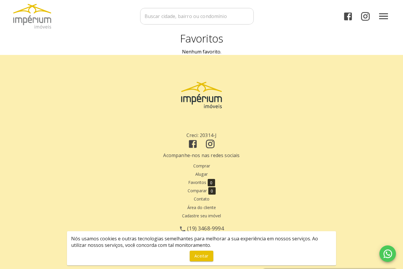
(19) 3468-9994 (205, 228)
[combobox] (197, 16)
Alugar (201, 174)
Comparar (200, 191)
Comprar (201, 166)
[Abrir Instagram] (365, 16)
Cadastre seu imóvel (201, 216)
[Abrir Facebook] (348, 16)
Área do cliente (201, 207)
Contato (201, 199)
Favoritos (200, 182)
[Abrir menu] (383, 16)
